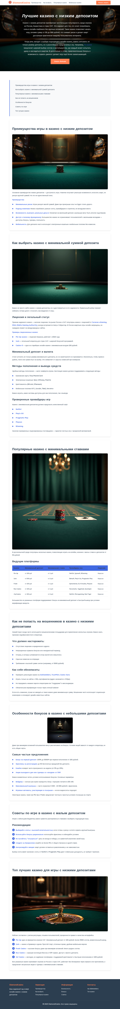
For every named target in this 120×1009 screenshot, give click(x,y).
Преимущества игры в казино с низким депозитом (33, 85)
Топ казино (91, 991)
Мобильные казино (75, 3)
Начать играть (103, 3)
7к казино (88, 45)
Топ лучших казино (22, 111)
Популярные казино (60, 3)
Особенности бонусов (23, 102)
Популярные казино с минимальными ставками (32, 94)
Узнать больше (60, 61)
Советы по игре (21, 107)
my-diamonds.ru (92, 989)
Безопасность (65, 989)
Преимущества (36, 3)
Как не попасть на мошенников (26, 98)
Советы (63, 994)
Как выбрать (47, 3)
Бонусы (63, 991)
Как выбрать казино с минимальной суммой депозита (35, 89)
